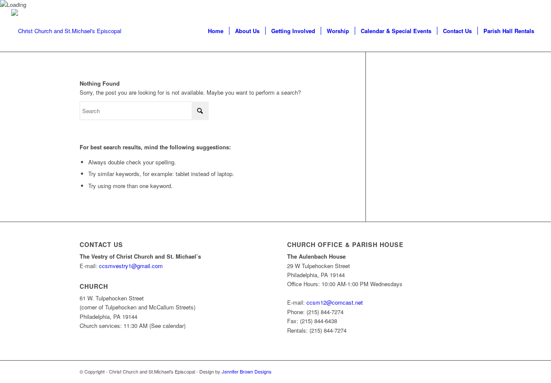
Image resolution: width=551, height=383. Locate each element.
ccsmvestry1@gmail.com (131, 266)
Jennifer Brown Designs (247, 371)
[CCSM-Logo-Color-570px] (66, 31)
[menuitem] (215, 31)
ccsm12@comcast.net (334, 302)
